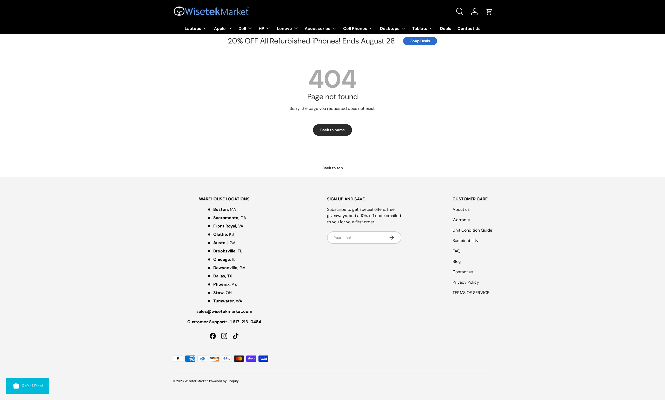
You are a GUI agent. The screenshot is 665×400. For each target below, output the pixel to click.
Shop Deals (420, 41)
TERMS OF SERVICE (471, 292)
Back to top (332, 168)
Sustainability (465, 240)
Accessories (317, 28)
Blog (457, 261)
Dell (242, 28)
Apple (220, 28)
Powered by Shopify (224, 381)
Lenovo (284, 28)
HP (261, 28)
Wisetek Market (196, 381)
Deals (445, 28)
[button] (489, 11)
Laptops (193, 28)
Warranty (461, 220)
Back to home (332, 130)
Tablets (419, 28)
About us (461, 209)
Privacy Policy (466, 282)
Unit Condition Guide (472, 230)
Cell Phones (355, 28)
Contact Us (469, 28)
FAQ (456, 251)
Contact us (463, 272)
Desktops (390, 28)
